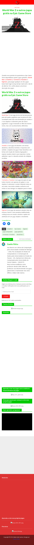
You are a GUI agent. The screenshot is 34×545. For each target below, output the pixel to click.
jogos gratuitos (19, 231)
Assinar (6, 296)
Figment (4, 82)
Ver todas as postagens (25, 239)
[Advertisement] (17, 54)
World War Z (5, 115)
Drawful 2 (9, 79)
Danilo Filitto (16, 539)
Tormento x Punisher (20, 79)
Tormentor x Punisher (9, 234)
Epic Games (18, 229)
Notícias (17, 7)
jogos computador (8, 231)
